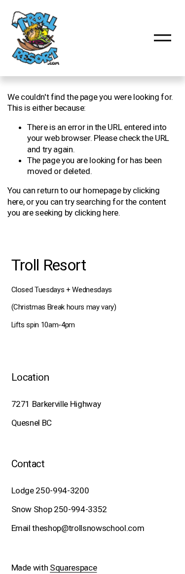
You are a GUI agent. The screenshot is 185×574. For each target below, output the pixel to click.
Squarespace (73, 568)
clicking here (96, 213)
